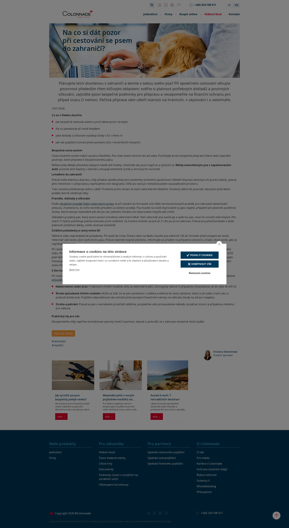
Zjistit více (74, 270)
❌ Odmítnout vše (199, 264)
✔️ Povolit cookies (199, 255)
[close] (219, 244)
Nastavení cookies (199, 273)
